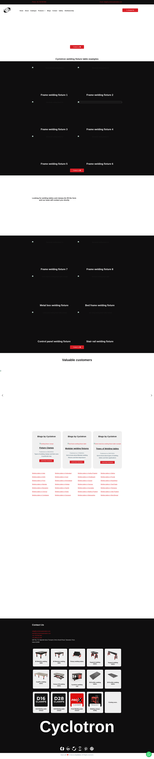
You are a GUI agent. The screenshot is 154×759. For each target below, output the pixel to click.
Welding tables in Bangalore (40, 488)
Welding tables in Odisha (108, 473)
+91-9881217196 (37, 637)
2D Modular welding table (59, 662)
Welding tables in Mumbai (39, 484)
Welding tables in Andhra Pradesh (87, 473)
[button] (41, 10)
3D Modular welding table (41, 662)
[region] (77, 395)
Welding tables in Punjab (108, 477)
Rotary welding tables (77, 661)
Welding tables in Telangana (109, 488)
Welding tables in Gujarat (85, 480)
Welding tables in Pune (38, 480)
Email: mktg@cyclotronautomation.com (111, 2)
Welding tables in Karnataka (86, 488)
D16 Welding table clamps (41, 709)
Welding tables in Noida (62, 491)
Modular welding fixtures (77, 448)
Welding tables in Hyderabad (63, 473)
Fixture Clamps (46, 448)
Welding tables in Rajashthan (109, 480)
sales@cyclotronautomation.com (42, 633)
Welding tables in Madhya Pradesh (88, 491)
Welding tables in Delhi (38, 477)
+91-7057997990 (37, 635)
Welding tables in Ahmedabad (63, 480)
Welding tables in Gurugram (63, 495)
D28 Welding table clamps (59, 709)
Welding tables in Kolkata (62, 484)
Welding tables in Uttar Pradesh (110, 491)
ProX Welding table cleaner (77, 709)
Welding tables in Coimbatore (40, 495)
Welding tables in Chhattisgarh (86, 477)
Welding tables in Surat (61, 477)
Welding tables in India (38, 473)
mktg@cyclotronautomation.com (41, 631)
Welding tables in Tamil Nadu (109, 484)
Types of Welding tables (107, 448)
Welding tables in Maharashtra (86, 495)
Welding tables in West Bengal (109, 495)
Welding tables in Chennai (39, 491)
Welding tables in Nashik (62, 488)
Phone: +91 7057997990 (39, 2)
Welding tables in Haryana (85, 484)
